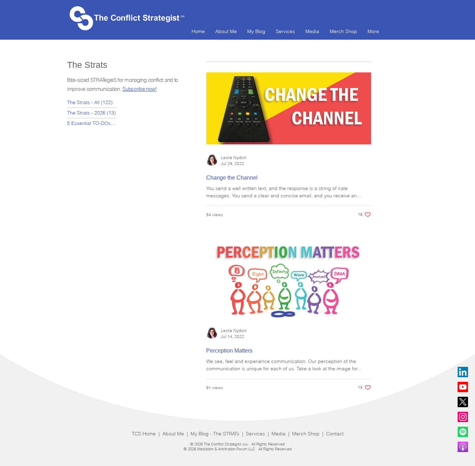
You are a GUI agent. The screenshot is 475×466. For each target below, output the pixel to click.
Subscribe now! (139, 89)
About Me (173, 434)
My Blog (200, 434)
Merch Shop (306, 434)
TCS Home (144, 434)
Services (256, 434)
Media (279, 434)
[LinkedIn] (463, 372)
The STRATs (227, 434)
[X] (463, 402)
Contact (335, 434)
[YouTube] (463, 387)
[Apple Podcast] (463, 447)
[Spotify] (463, 432)
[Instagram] (463, 417)
